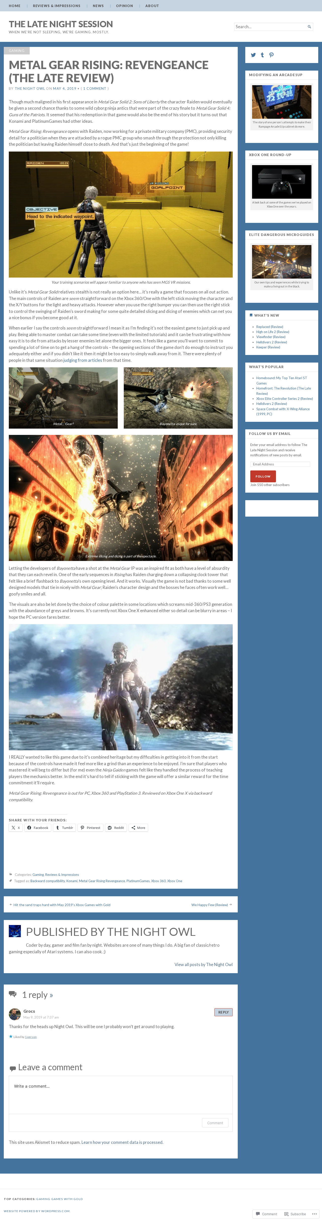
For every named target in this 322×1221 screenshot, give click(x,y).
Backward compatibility (47, 881)
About (152, 6)
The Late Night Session (61, 24)
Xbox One (174, 881)
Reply (223, 1012)
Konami (71, 881)
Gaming (17, 51)
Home (15, 6)
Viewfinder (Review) (271, 337)
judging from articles (82, 360)
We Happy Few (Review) (209, 905)
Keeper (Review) (268, 347)
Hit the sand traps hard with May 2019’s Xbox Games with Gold (62, 905)
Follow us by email (270, 434)
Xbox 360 (158, 881)
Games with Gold (67, 1199)
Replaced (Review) (269, 327)
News (98, 6)
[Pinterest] (271, 55)
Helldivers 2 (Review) (271, 342)
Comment (215, 1123)
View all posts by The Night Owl (204, 964)
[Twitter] (253, 55)
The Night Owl (30, 88)
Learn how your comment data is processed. (123, 1142)
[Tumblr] (262, 55)
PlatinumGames (138, 881)
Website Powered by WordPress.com (37, 1211)
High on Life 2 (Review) (272, 332)
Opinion (124, 6)
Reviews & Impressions (56, 6)
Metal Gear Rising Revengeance (102, 881)
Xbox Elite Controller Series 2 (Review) (284, 399)
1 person (31, 1037)
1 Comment (95, 88)
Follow (263, 476)
